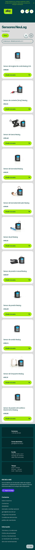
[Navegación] (31, 11)
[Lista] (31, 36)
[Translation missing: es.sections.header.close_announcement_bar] (34, 3)
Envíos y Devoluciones (9, 536)
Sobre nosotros (7, 501)
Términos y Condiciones (9, 530)
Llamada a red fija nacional (10, 509)
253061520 (5, 506)
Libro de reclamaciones (9, 542)
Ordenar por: (6, 41)
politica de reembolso (9, 520)
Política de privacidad (9, 533)
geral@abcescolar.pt (8, 512)
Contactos (5, 503)
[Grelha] (26, 36)
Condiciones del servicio (9, 517)
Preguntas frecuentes (9, 515)
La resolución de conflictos (10, 539)
